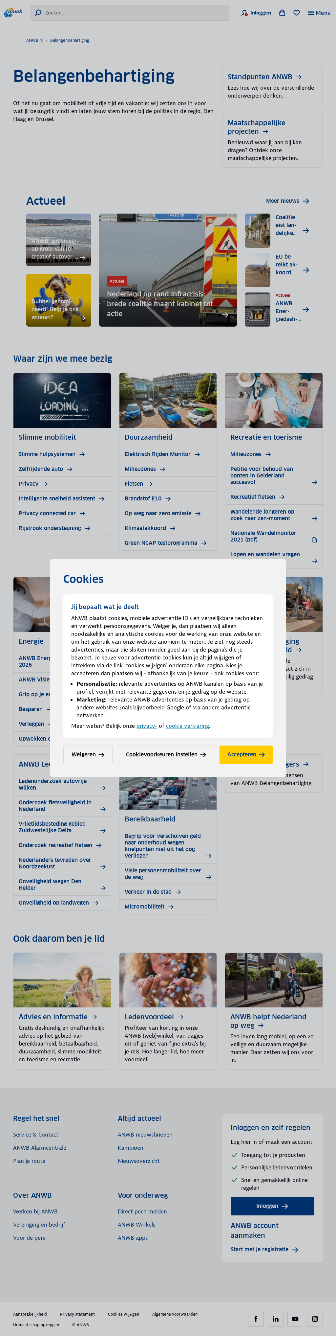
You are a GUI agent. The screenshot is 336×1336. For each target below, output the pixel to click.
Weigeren (84, 754)
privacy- (146, 725)
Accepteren (241, 754)
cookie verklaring (187, 725)
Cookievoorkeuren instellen (162, 754)
